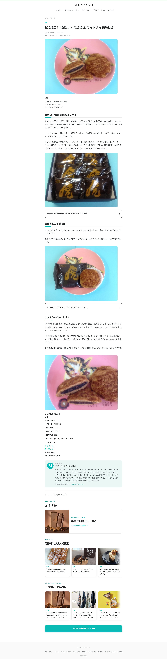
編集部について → (77, 484)
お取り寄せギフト (59, 495)
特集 (83, 10)
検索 (76, 10)
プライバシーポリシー (110, 652)
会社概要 (120, 652)
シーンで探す (58, 10)
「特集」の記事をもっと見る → (83, 628)
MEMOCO (84, 5)
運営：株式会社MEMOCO (62, 484)
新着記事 (84, 652)
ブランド (96, 10)
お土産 (103, 10)
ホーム (46, 18)
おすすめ (110, 10)
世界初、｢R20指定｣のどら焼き (57, 102)
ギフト (89, 10)
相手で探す (68, 10)
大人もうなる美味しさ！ (55, 107)
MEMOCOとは (92, 652)
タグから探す (76, 652)
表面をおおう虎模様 (53, 104)
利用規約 (100, 652)
